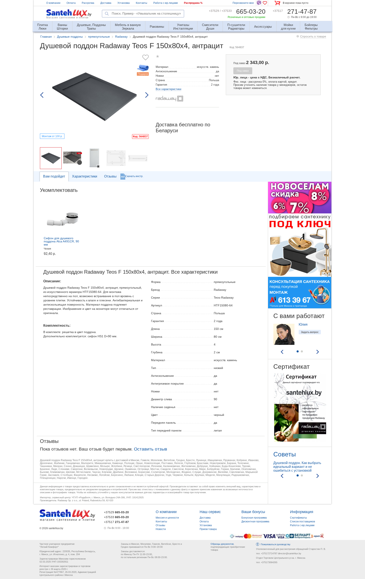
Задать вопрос (310, 332)
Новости (161, 529)
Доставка (105, 2)
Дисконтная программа (255, 521)
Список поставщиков (302, 521)
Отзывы (110, 176)
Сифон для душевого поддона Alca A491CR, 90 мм (61, 241)
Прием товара (208, 529)
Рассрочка (88, 2)
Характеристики (84, 176)
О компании (53, 2)
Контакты (141, 2)
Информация (301, 512)
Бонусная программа (254, 517)
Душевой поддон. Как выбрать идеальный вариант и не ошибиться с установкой (297, 466)
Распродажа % (193, 2)
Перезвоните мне (243, 2)
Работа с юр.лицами (165, 2)
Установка (123, 2)
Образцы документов (222, 544)
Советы (284, 454)
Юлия (303, 324)
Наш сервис (210, 512)
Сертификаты (298, 517)
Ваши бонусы (253, 512)
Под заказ (243, 70)
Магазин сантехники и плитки (67, 17)
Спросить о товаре (313, 36)
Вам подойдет (54, 176)
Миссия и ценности (167, 517)
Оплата (71, 2)
